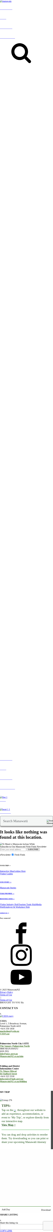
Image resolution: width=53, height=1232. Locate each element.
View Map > (9, 1124)
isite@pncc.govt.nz (9, 1054)
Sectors (9, 584)
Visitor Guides (6, 874)
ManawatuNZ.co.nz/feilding (13, 1081)
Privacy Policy (6, 992)
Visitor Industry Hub (9, 904)
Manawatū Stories (8, 888)
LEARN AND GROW (18, 423)
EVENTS (14, 93)
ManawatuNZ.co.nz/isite (11, 1056)
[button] (31, 158)
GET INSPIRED (5, 92)
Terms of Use (6, 995)
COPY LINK (6, 1230)
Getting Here (20, 871)
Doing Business (25, 584)
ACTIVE (32, 93)
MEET (3, 584)
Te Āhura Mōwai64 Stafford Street (8, 1072)
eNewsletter (5, 855)
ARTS (40, 93)
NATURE (23, 93)
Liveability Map (14, 426)
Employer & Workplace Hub (17, 907)
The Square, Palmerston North (15, 1046)
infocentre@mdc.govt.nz (11, 1079)
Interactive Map (7, 871)
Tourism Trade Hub (27, 904)
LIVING (4, 423)
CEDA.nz (4, 1034)
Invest (15, 584)
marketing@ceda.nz (9, 1031)
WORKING (34, 423)
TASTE (46, 93)
